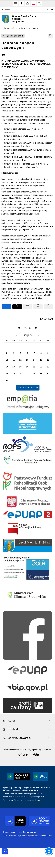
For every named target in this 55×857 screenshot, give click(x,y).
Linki (48, 10)
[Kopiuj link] (48, 306)
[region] (27, 357)
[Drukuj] (50, 36)
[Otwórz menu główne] (15, 3)
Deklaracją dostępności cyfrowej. (27, 800)
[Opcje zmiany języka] (33, 3)
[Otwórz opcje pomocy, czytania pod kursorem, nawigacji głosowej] (49, 851)
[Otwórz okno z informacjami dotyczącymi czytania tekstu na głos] (3, 36)
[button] (22, 755)
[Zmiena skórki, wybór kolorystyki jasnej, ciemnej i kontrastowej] (27, 3)
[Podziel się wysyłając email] (27, 306)
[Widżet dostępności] (21, 3)
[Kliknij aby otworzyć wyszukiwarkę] (39, 3)
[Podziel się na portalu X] (17, 306)
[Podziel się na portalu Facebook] (6, 306)
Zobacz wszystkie (28, 387)
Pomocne (6, 10)
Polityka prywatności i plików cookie (36, 835)
